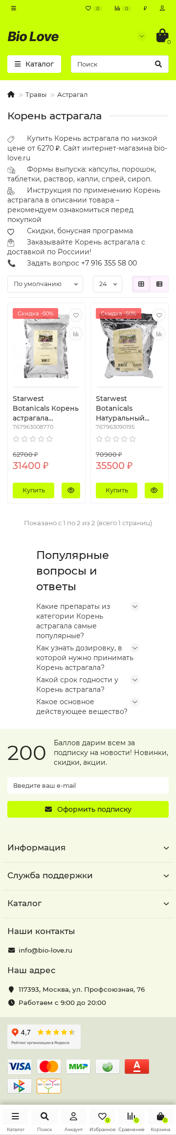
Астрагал (72, 94)
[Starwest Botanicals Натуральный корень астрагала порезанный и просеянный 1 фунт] (129, 346)
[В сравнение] (76, 333)
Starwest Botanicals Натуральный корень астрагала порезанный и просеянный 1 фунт (128, 408)
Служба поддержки (50, 875)
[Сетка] (141, 284)
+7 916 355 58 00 (109, 263)
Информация (36, 847)
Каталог (24, 903)
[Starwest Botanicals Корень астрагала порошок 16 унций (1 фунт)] (46, 346)
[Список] (159, 284)
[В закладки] (76, 315)
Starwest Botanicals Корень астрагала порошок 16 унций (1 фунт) (46, 408)
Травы (35, 94)
